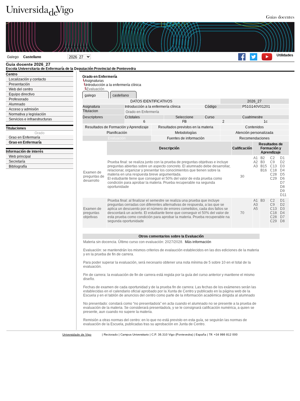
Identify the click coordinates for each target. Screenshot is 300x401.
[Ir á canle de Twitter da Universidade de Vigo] (253, 56)
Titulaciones (16, 128)
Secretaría (17, 161)
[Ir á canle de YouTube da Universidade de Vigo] (267, 56)
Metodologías (186, 133)
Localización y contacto (27, 79)
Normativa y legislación (27, 114)
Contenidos (254, 127)
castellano (120, 95)
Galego (13, 57)
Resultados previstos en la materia (185, 127)
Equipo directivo (22, 94)
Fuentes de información (185, 138)
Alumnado (17, 104)
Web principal (20, 156)
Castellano (32, 57)
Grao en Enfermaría (24, 137)
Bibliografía (18, 166)
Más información (198, 242)
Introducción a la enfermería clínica (113, 85)
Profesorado (18, 99)
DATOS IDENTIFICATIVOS (151, 101)
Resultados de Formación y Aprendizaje (117, 127)
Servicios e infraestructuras (30, 119)
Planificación (117, 133)
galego (90, 95)
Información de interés (24, 151)
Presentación (19, 84)
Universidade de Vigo (76, 334)
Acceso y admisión (24, 109)
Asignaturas (94, 81)
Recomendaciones (254, 138)
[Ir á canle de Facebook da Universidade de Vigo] (242, 56)
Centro (11, 74)
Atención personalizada (254, 133)
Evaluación (117, 138)
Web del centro (21, 89)
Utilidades (285, 55)
